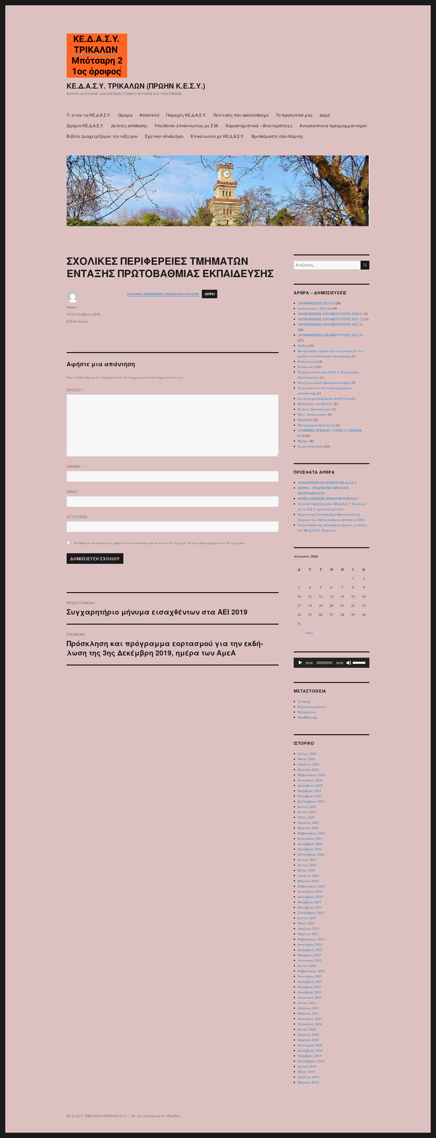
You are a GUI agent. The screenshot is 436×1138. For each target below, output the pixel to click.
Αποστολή (149, 115)
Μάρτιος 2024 (308, 881)
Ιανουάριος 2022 (310, 976)
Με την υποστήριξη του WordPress (156, 1116)
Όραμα (125, 115)
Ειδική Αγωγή (77, 321)
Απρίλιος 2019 (308, 1077)
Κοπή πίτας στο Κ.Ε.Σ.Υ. (315, 404)
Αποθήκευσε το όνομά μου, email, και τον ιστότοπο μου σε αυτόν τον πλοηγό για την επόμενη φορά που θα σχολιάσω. (159, 543)
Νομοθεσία (305, 419)
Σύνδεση (304, 701)
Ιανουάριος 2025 (310, 838)
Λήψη (209, 294)
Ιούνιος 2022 (307, 965)
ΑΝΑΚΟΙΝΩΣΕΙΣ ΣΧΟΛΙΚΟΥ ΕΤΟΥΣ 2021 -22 (331, 319)
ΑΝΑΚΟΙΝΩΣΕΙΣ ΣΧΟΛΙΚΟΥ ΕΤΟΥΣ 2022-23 (330, 324)
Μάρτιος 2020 (308, 1040)
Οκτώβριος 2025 (310, 796)
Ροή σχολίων (307, 712)
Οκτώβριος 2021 (310, 992)
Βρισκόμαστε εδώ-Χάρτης (277, 136)
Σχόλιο (75, 389)
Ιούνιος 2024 (307, 865)
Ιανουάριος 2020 (310, 1045)
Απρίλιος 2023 (308, 928)
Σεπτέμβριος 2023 (311, 912)
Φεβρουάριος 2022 (311, 971)
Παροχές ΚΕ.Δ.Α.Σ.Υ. (186, 115)
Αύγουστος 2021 (310, 997)
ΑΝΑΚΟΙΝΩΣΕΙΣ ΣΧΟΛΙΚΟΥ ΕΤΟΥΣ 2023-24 (330, 335)
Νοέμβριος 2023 (309, 902)
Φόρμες (303, 441)
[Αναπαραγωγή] (300, 662)
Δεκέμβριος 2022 (310, 949)
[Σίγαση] (348, 662)
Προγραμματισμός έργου (316, 425)
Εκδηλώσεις (306, 366)
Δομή (325, 115)
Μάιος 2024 (306, 870)
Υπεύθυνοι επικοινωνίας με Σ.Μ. (186, 125)
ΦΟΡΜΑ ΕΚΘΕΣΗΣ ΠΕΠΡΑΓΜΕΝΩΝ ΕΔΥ (328, 498)
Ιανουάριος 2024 (310, 891)
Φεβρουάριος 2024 (311, 886)
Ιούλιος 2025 (307, 806)
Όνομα (75, 466)
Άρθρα (303, 345)
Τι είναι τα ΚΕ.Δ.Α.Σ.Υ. (89, 115)
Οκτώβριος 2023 (310, 907)
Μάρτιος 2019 (308, 1082)
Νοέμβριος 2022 (309, 955)
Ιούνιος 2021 (307, 1002)
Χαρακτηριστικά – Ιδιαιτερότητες (259, 125)
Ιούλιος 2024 (307, 859)
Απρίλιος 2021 (308, 1008)
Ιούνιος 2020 (307, 1029)
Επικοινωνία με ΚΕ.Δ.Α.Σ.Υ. (217, 136)
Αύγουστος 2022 (310, 960)
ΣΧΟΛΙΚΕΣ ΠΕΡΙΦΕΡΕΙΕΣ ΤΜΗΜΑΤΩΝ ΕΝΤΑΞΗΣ (163, 294)
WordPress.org (307, 717)
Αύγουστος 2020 (310, 1024)
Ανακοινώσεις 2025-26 (314, 308)
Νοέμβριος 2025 (309, 790)
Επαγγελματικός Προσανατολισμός (324, 382)
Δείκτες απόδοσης (129, 125)
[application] (331, 663)
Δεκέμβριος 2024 (310, 843)
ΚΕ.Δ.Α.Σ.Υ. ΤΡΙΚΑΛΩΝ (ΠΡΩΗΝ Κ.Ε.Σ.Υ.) (136, 86)
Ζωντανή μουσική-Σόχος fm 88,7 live (324, 398)
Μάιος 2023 (306, 923)
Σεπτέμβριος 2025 (311, 801)
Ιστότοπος (77, 516)
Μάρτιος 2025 (308, 828)
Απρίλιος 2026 (308, 764)
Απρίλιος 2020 (308, 1034)
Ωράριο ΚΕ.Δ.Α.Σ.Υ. (85, 125)
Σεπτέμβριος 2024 (311, 854)
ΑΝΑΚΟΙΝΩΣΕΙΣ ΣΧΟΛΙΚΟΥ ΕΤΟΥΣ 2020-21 (330, 313)
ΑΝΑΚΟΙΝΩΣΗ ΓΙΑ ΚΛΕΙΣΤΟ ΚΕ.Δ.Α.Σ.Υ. (327, 482)
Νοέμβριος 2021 (309, 987)
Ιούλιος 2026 (307, 753)
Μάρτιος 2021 (308, 1013)
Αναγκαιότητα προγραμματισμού (333, 125)
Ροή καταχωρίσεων (312, 706)
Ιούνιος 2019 (307, 1066)
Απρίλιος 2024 (308, 875)
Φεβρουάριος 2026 (311, 775)
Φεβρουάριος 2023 (311, 939)
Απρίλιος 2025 (308, 822)
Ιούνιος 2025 (307, 812)
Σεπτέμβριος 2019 (311, 1061)
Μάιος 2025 (306, 817)
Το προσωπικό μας (294, 115)
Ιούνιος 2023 (307, 918)
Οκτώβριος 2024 (310, 849)
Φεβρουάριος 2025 (311, 833)
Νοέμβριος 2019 (309, 1055)
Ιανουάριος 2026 (310, 780)
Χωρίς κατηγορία (310, 446)
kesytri (71, 307)
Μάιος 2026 (306, 759)
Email (74, 491)
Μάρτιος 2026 (308, 769)
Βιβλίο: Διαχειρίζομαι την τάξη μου (102, 136)
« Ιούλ (308, 632)
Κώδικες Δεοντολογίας (315, 409)
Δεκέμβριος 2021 (310, 981)
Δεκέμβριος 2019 (310, 1050)
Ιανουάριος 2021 (310, 1018)
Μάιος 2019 (306, 1071)
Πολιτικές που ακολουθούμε (241, 115)
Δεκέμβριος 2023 (310, 896)
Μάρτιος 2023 (308, 934)
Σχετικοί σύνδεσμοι (164, 136)
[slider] (360, 662)
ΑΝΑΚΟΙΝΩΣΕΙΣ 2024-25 (316, 303)
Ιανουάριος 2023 (310, 944)
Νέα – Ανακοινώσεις (312, 414)
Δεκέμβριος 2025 (310, 785)
